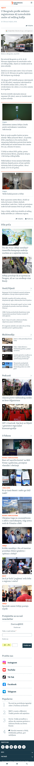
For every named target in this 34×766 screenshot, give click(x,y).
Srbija (4, 546)
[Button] (29, 26)
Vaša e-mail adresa (9, 631)
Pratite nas (27, 645)
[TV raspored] (23, 747)
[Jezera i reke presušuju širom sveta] (7, 341)
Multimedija (8, 335)
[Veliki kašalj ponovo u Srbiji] (17, 181)
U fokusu (6, 436)
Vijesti (3, 8)
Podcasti (6, 376)
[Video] (7, 763)
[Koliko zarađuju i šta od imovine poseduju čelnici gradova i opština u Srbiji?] (17, 535)
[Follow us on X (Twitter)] (7, 747)
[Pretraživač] (27, 763)
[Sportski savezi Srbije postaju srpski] (17, 593)
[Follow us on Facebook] (3, 747)
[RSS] (19, 747)
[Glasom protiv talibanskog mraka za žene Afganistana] (17, 387)
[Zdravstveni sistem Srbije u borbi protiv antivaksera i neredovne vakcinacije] (17, 112)
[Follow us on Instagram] (15, 747)
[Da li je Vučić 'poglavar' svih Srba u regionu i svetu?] (17, 565)
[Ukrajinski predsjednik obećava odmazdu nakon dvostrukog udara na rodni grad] (7, 365)
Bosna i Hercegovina (10, 458)
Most (4, 576)
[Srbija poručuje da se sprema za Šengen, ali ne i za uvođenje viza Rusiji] (17, 265)
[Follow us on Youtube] (11, 747)
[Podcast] (17, 763)
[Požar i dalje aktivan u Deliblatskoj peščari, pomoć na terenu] (7, 349)
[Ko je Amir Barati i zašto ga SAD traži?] (17, 477)
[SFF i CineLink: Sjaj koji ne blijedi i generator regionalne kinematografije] (17, 412)
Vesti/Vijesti (8, 288)
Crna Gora (6, 488)
